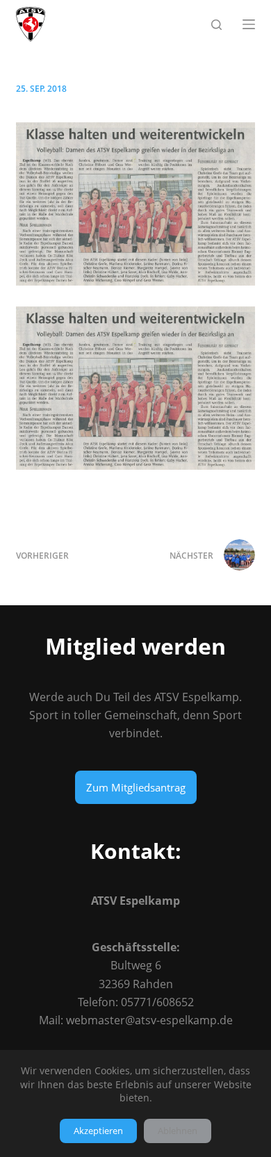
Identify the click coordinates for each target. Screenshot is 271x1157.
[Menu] (249, 24)
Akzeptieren (98, 1130)
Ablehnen (177, 1130)
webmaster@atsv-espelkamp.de (149, 1020)
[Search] (216, 24)
